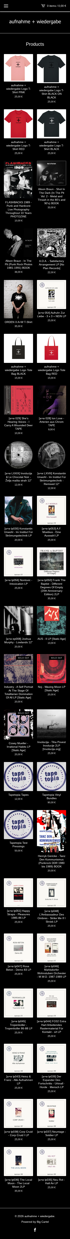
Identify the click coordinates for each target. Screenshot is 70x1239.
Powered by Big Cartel (35, 1221)
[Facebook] (35, 1230)
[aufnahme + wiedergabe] (35, 21)
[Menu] (6, 5)
